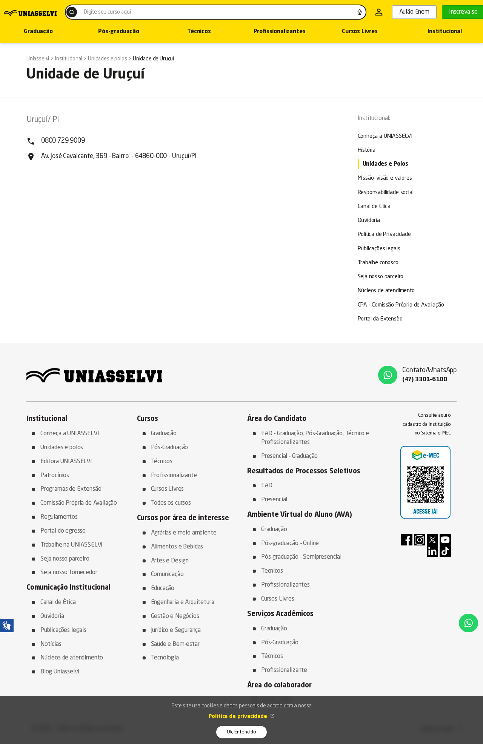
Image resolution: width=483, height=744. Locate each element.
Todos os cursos (171, 503)
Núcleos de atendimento (386, 291)
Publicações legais (379, 249)
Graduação (164, 434)
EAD (266, 486)
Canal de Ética (374, 206)
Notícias (51, 644)
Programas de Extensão (70, 489)
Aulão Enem (414, 12)
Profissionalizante (174, 476)
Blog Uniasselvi (59, 672)
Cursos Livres (360, 32)
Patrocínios (54, 476)
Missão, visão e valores (385, 178)
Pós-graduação (118, 32)
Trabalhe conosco (378, 263)
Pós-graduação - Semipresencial (301, 557)
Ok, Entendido (241, 732)
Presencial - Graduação (289, 456)
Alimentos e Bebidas (177, 547)
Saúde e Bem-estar (175, 644)
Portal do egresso (63, 531)
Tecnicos (272, 571)
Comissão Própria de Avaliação (78, 503)
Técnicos (199, 32)
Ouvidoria (369, 220)
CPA (401, 305)
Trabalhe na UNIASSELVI (71, 545)
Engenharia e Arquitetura (182, 602)
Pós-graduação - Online (290, 544)
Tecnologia (165, 658)
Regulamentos (59, 517)
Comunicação (167, 574)
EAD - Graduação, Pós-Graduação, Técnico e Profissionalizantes (315, 438)
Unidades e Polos (385, 164)
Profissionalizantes (280, 32)
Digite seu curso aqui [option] (107, 12)
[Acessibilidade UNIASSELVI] (7, 625)
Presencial (274, 500)
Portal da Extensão (380, 319)
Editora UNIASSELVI (66, 462)
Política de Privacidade (384, 234)
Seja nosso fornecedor (68, 573)
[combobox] (215, 12)
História (367, 150)
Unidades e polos (61, 448)
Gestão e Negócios (175, 616)
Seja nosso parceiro (381, 277)
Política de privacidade (239, 716)
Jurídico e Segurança (176, 630)
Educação (163, 588)
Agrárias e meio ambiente (184, 533)
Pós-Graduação (169, 448)
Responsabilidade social (386, 193)
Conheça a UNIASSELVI (385, 136)
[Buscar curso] (71, 12)
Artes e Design (170, 561)
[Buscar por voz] (359, 12)
